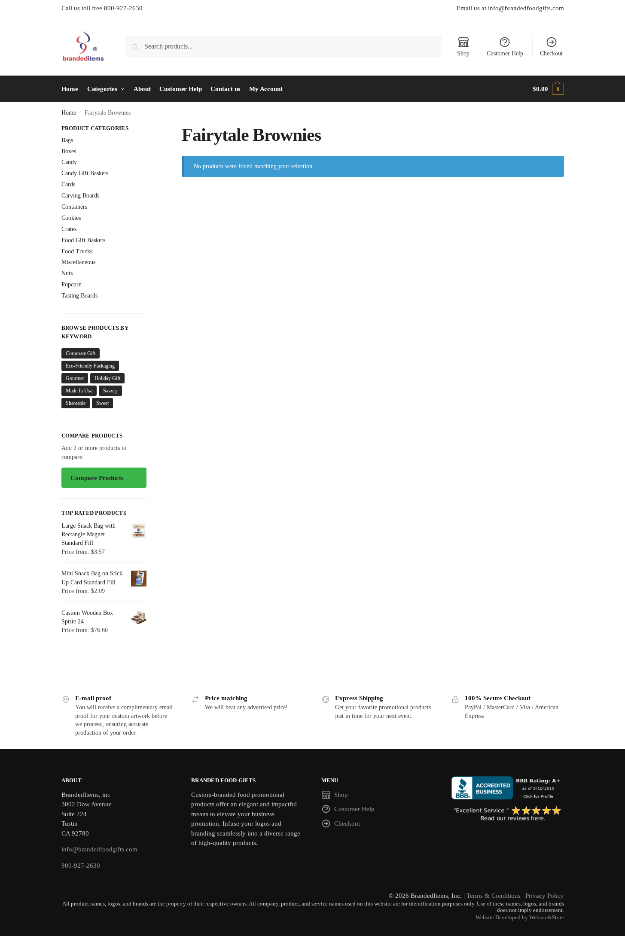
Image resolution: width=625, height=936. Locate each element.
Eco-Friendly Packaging (90, 366)
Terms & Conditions (493, 895)
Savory (110, 391)
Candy (69, 162)
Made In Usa (79, 391)
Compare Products (97, 477)
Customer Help (505, 53)
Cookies (71, 218)
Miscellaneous (78, 262)
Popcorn (71, 284)
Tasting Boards (79, 295)
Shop (463, 53)
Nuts (67, 273)
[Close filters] (149, 129)
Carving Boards (80, 195)
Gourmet (75, 378)
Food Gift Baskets (83, 240)
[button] (548, 89)
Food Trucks (76, 251)
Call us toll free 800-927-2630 (102, 8)
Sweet (102, 403)
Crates (68, 229)
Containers (74, 207)
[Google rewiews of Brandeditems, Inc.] (507, 814)
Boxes (68, 151)
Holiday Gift (107, 378)
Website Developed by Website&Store (520, 918)
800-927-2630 (80, 865)
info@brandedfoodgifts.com (99, 849)
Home (68, 112)
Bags (67, 140)
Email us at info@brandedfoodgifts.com (510, 8)
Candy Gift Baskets (84, 173)
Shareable (75, 403)
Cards (68, 184)
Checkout (551, 53)
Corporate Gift (80, 353)
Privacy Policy (544, 895)
